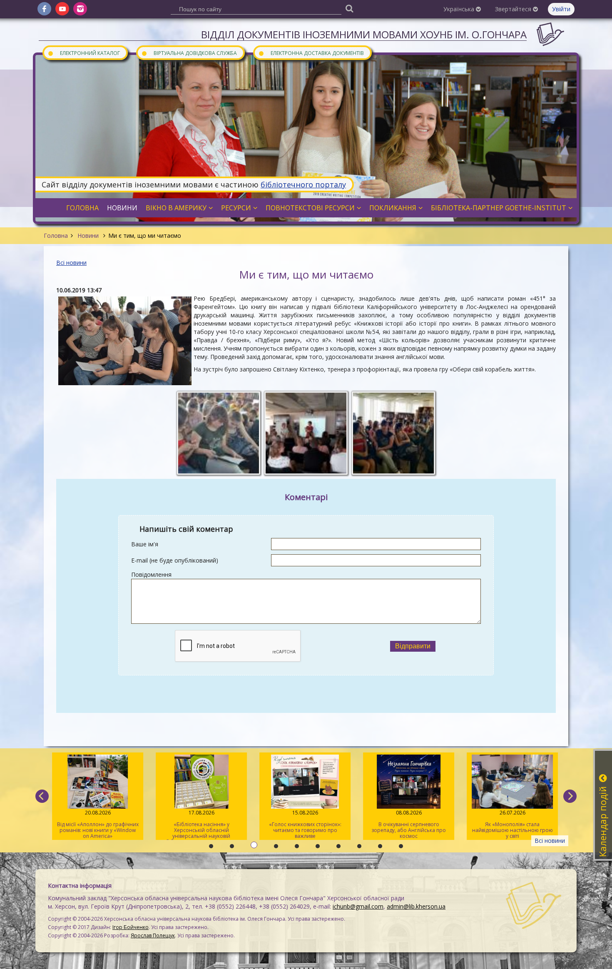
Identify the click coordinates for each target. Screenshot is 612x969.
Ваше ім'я (144, 544)
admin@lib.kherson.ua (416, 906)
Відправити (412, 646)
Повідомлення (151, 574)
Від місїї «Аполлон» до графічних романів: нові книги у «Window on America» (97, 824)
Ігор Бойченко (130, 927)
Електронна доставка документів (311, 52)
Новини (88, 235)
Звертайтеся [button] (514, 9)
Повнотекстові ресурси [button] (310, 207)
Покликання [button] (392, 207)
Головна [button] (82, 207)
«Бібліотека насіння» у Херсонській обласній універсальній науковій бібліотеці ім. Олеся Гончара (201, 824)
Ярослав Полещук (153, 935)
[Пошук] (349, 8)
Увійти (561, 9)
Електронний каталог (83, 52)
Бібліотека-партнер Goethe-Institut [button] (498, 207)
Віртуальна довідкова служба (189, 52)
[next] (570, 796)
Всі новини (71, 263)
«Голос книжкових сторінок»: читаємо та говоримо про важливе (305, 824)
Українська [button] (459, 9)
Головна (56, 235)
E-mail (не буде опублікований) (174, 560)
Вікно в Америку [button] (176, 207)
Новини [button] (122, 207)
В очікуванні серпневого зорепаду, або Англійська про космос (408, 824)
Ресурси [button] (236, 207)
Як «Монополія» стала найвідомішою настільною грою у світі (512, 824)
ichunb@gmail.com (358, 906)
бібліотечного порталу (303, 184)
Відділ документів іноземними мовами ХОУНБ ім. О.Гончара (364, 34)
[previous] (42, 796)
